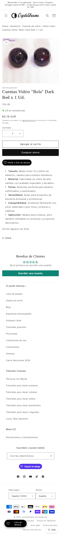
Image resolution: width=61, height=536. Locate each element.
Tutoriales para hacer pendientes (23, 405)
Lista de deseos (14, 294)
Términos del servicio (32, 530)
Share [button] (8, 238)
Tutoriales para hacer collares (21, 392)
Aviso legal (35, 525)
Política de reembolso (46, 521)
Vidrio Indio (49, 26)
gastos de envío (29, 120)
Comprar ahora (30, 152)
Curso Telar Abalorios (17, 418)
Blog (8, 307)
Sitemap (10, 353)
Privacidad (11, 333)
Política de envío (50, 525)
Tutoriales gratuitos (16, 327)
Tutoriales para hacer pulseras (22, 385)
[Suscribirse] (51, 455)
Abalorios (15, 26)
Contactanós (12, 347)
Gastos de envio (14, 300)
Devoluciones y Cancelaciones (22, 437)
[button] (6, 15)
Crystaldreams (28, 517)
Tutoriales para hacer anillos (20, 398)
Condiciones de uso (16, 340)
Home (5, 26)
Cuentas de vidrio (31, 26)
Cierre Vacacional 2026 (18, 360)
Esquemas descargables (19, 313)
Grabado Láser (13, 320)
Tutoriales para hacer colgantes (22, 412)
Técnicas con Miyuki (16, 379)
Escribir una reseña (30, 273)
